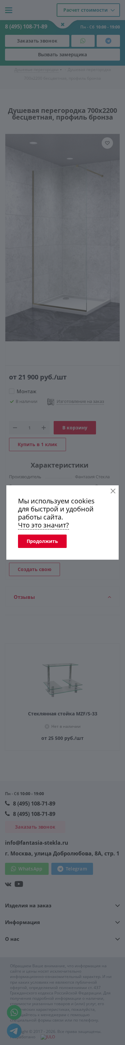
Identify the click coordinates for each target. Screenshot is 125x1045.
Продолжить (42, 541)
